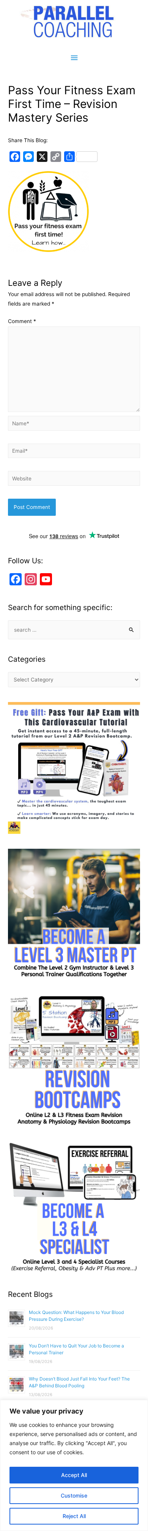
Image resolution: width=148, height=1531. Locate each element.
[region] (74, 1465)
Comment (22, 321)
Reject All (74, 1516)
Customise (74, 1495)
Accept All (74, 1475)
